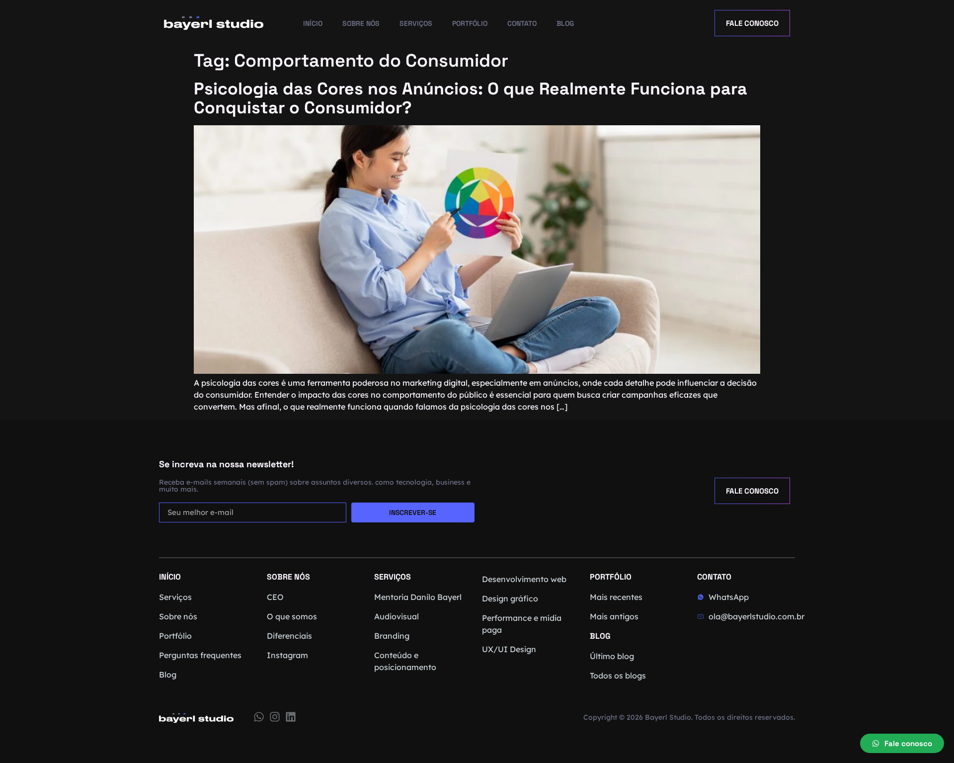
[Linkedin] (290, 716)
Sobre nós (361, 23)
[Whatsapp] (258, 716)
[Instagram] (274, 716)
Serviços (415, 23)
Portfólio (469, 23)
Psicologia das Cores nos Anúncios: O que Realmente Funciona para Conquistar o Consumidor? (470, 98)
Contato (522, 23)
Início (312, 23)
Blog (565, 23)
